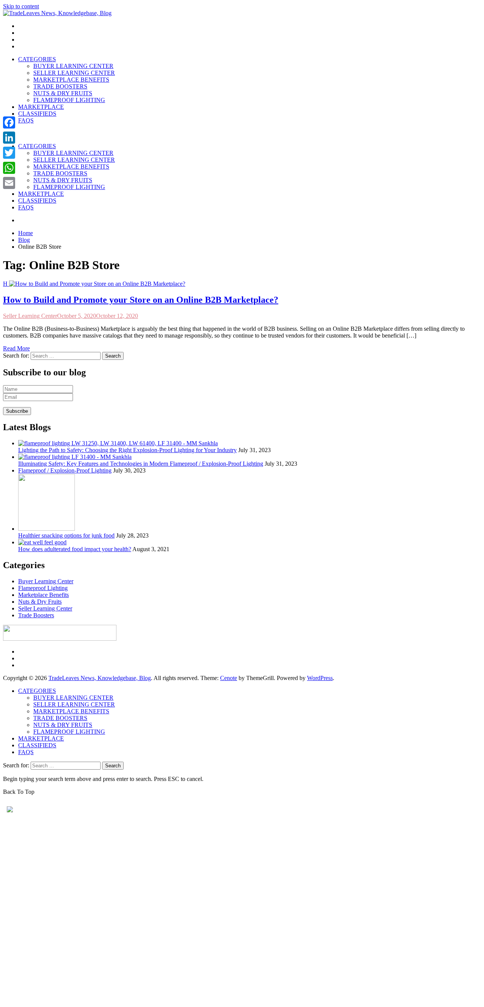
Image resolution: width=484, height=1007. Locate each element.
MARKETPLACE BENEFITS (71, 79)
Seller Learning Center (30, 316)
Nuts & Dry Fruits (40, 601)
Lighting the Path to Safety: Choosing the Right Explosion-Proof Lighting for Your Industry (127, 450)
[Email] (9, 183)
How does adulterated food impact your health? (74, 549)
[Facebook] (9, 122)
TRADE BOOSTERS (60, 86)
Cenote (228, 678)
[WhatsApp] (9, 167)
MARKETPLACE (41, 107)
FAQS (26, 120)
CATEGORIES (37, 59)
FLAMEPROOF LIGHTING (69, 100)
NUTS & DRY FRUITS (62, 93)
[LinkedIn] (9, 137)
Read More (16, 348)
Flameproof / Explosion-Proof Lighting (65, 470)
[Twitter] (9, 152)
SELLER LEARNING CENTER (74, 73)
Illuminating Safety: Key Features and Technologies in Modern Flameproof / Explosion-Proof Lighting (140, 463)
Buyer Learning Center (45, 581)
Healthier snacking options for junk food (66, 535)
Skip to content (21, 6)
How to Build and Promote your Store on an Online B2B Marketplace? (140, 300)
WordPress (320, 678)
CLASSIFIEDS (37, 113)
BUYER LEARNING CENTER (73, 66)
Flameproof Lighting (43, 588)
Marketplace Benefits (43, 595)
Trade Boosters (36, 615)
